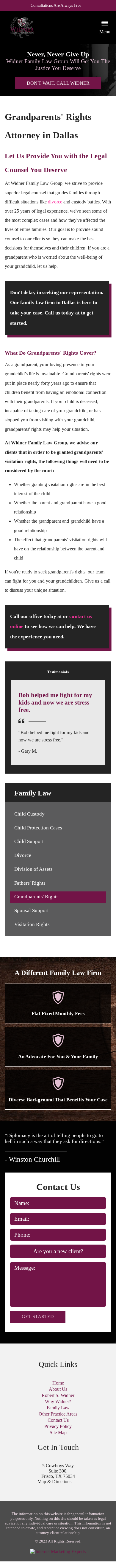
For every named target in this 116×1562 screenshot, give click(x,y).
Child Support (29, 841)
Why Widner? (58, 1401)
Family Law (58, 1407)
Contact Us (58, 1420)
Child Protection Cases (38, 828)
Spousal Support (31, 910)
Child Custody (29, 814)
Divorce (22, 855)
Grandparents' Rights (36, 896)
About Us (58, 1389)
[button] (105, 27)
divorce (55, 201)
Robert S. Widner (58, 1395)
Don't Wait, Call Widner (58, 83)
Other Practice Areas (58, 1413)
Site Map (58, 1432)
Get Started (38, 1316)
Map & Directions (54, 1481)
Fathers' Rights (30, 883)
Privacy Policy (58, 1426)
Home (58, 1382)
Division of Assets (33, 869)
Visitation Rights (32, 924)
